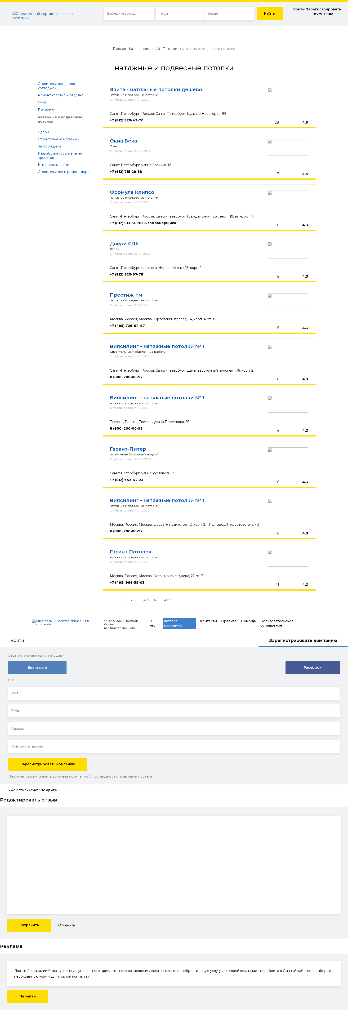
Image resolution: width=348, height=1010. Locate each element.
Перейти (27, 996)
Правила (228, 621)
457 (167, 600)
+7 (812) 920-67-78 (126, 274)
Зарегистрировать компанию (323, 11)
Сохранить (29, 925)
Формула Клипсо (132, 192)
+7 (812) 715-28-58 (126, 171)
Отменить (66, 925)
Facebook (312, 667)
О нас (152, 623)
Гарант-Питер (128, 449)
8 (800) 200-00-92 (126, 377)
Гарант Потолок (131, 552)
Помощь (248, 621)
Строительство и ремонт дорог (64, 172)
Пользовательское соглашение (277, 623)
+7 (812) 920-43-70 (126, 120)
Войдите (49, 790)
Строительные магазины (58, 139)
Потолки (170, 49)
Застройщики (49, 146)
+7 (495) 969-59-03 (127, 582)
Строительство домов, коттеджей (57, 86)
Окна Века (123, 141)
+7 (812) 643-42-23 (126, 480)
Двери (43, 132)
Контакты (208, 621)
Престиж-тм (126, 295)
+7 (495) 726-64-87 (127, 326)
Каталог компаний (144, 49)
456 (156, 600)
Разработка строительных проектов (60, 155)
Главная (119, 49)
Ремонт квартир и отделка (61, 95)
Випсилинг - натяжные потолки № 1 (157, 346)
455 (146, 600)
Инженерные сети (53, 165)
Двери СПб (124, 243)
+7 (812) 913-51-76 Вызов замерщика (143, 223)
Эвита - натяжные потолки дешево (156, 89)
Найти (269, 13)
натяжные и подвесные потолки (60, 119)
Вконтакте (37, 667)
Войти (299, 9)
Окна (42, 102)
